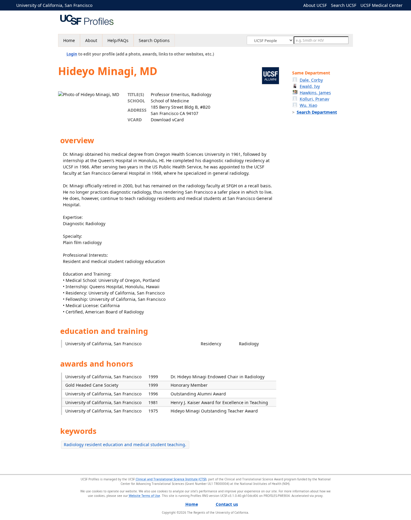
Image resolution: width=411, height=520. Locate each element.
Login (71, 54)
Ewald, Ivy (310, 86)
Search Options (154, 40)
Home (69, 40)
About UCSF (315, 5)
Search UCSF (343, 5)
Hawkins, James (315, 92)
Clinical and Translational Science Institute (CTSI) (171, 479)
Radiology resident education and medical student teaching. (125, 444)
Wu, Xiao (308, 105)
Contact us (227, 504)
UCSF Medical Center (381, 5)
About (91, 40)
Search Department (317, 112)
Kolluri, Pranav (314, 99)
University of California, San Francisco (54, 5)
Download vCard (167, 119)
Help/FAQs (117, 40)
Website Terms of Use (144, 496)
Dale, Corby (311, 80)
